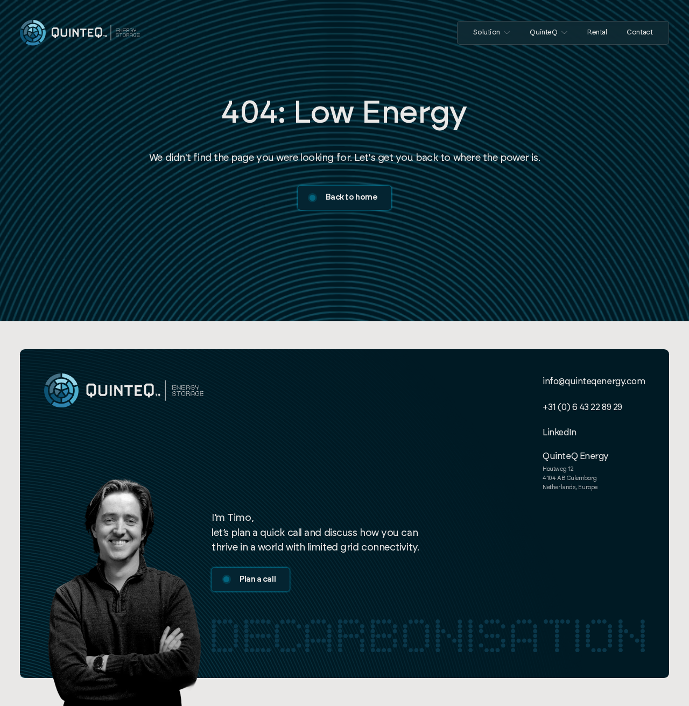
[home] (80, 32)
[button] (491, 33)
